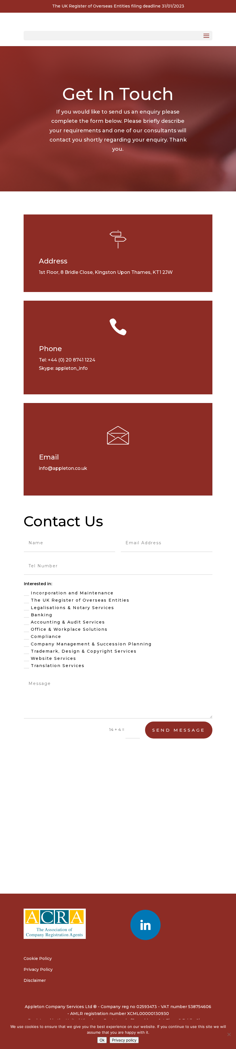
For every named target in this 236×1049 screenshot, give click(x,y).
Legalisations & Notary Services (72, 607)
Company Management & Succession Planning (91, 644)
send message (178, 730)
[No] (229, 1034)
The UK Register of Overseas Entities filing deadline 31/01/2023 (118, 6)
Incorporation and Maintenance (72, 593)
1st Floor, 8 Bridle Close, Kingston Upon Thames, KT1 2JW (106, 272)
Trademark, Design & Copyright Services (84, 651)
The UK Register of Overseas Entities (80, 600)
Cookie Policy (38, 958)
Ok (102, 1040)
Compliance (46, 636)
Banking (41, 614)
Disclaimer (35, 980)
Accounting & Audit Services (68, 622)
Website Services (53, 658)
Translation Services (58, 665)
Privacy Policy (38, 969)
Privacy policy (124, 1040)
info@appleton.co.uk (63, 468)
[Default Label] (145, 924)
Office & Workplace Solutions (69, 629)
